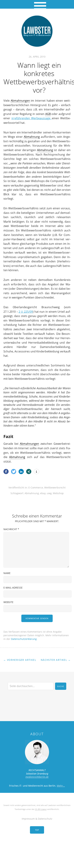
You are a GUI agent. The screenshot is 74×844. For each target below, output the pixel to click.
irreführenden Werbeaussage (32, 118)
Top (37, 830)
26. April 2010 (37, 56)
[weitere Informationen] (36, 471)
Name (6, 573)
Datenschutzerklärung (24, 639)
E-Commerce (35, 487)
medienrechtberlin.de (37, 776)
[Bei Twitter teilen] (13, 471)
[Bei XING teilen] (28, 471)
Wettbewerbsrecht (55, 487)
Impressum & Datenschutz (37, 818)
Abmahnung (32, 137)
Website (8, 602)
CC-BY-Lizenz (40, 809)
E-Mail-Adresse (13, 587)
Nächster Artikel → (56, 659)
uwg (49, 493)
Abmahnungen (20, 100)
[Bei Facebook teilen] (6, 471)
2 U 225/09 (26, 312)
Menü (37, 4)
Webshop (58, 493)
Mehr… (61, 785)
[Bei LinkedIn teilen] (21, 471)
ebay (43, 493)
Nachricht (11, 529)
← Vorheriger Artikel (19, 659)
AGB (48, 114)
